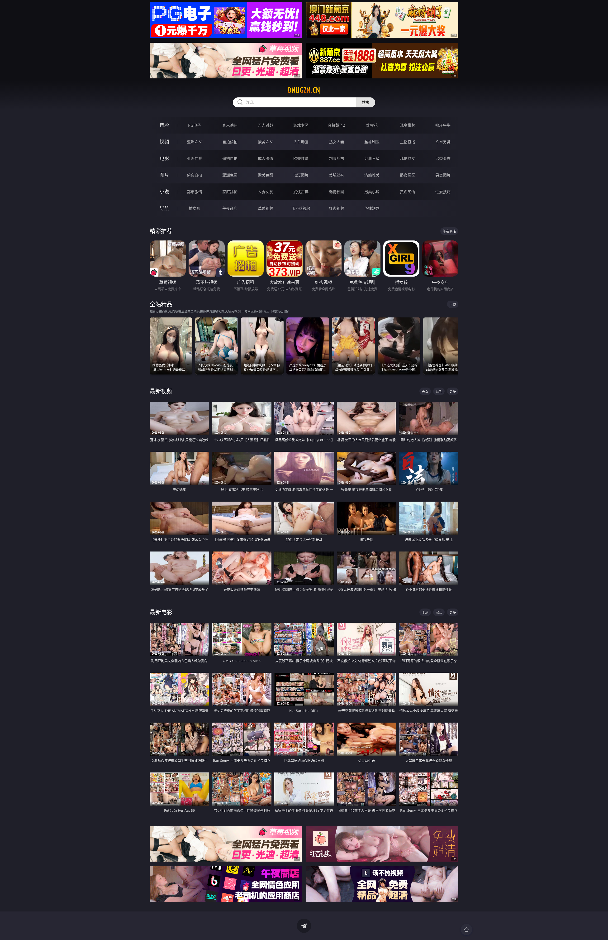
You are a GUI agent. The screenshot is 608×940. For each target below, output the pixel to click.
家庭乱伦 (230, 191)
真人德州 (230, 125)
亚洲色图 (230, 175)
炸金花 (372, 125)
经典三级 (372, 158)
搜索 (366, 102)
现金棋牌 (407, 125)
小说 (164, 191)
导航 (164, 208)
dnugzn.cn (304, 90)
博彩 (164, 125)
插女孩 (194, 208)
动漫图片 (301, 175)
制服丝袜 (336, 158)
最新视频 (161, 391)
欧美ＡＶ (265, 141)
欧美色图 (265, 175)
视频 (164, 142)
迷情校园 (336, 191)
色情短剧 (372, 208)
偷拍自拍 (230, 158)
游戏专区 (301, 125)
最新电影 (161, 612)
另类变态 (443, 158)
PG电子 (194, 125)
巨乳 (439, 391)
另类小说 (372, 191)
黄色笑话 (407, 191)
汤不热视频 (300, 208)
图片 (164, 175)
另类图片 (443, 175)
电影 (164, 158)
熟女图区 (407, 175)
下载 (452, 304)
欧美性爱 (301, 158)
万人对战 (265, 125)
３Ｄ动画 (301, 141)
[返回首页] (466, 929)
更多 (452, 391)
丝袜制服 (372, 141)
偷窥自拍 (194, 175)
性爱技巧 (443, 191)
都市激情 (194, 191)
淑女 (439, 612)
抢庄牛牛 (443, 125)
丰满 (425, 612)
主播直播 (407, 141)
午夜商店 (230, 208)
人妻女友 (265, 191)
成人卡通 (265, 158)
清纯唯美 (372, 175)
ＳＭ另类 (443, 141)
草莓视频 (265, 208)
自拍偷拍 (230, 141)
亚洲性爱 (194, 158)
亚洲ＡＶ (194, 141)
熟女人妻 (336, 141)
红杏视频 (336, 208)
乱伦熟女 (407, 158)
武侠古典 (301, 191)
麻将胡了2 (336, 125)
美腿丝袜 (336, 175)
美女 (425, 391)
